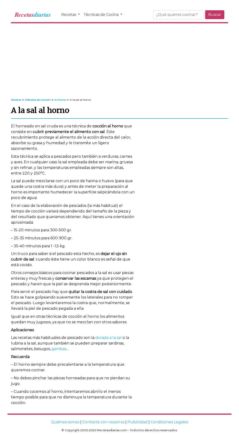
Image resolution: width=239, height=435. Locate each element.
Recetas (69, 14)
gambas (59, 349)
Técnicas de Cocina (102, 14)
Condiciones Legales (169, 422)
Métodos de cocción (38, 99)
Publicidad (137, 422)
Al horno (60, 99)
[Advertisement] (119, 60)
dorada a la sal (108, 337)
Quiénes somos (65, 422)
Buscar (214, 14)
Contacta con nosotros (103, 422)
